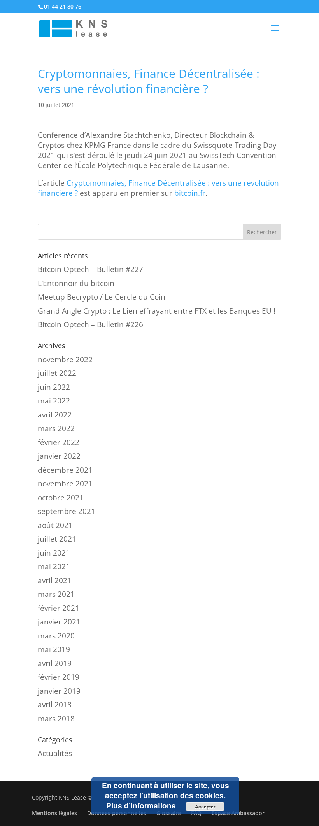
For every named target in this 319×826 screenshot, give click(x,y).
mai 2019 (54, 649)
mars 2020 (56, 636)
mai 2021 (54, 566)
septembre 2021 (66, 511)
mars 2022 (56, 428)
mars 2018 (56, 719)
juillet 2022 (57, 373)
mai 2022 (54, 401)
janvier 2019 (59, 691)
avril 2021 (55, 580)
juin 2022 (54, 387)
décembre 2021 (65, 470)
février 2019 (58, 677)
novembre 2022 (65, 359)
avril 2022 (55, 415)
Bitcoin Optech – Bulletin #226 (90, 324)
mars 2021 (56, 594)
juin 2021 (54, 553)
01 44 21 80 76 (62, 6)
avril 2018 (55, 705)
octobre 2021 (61, 498)
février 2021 (58, 608)
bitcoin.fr (189, 193)
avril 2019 (55, 663)
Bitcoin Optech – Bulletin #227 (90, 269)
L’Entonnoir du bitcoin (76, 283)
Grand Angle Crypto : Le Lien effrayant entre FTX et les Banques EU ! (156, 311)
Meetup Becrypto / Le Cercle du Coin (101, 297)
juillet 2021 (57, 539)
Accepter (205, 806)
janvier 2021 (59, 622)
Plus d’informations (141, 805)
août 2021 (55, 525)
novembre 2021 (65, 484)
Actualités (55, 753)
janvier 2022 (59, 456)
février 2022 (58, 442)
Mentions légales (54, 813)
